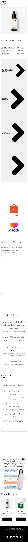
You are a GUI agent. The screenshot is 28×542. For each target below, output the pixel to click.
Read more (7, 519)
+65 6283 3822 (14, 534)
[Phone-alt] (7, 537)
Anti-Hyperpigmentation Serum (7, 513)
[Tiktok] (21, 537)
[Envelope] (11, 537)
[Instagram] (17, 537)
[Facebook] (14, 537)
